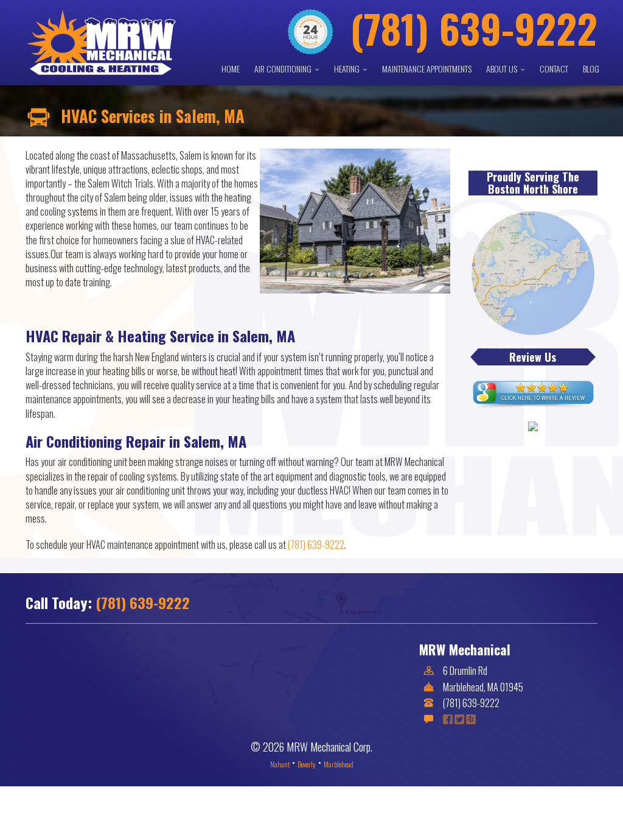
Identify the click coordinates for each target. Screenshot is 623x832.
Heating (347, 68)
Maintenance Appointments (427, 68)
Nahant (280, 764)
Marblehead (338, 764)
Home (230, 68)
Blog (591, 68)
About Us (502, 68)
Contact (554, 68)
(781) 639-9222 (316, 544)
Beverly (307, 764)
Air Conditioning (283, 68)
